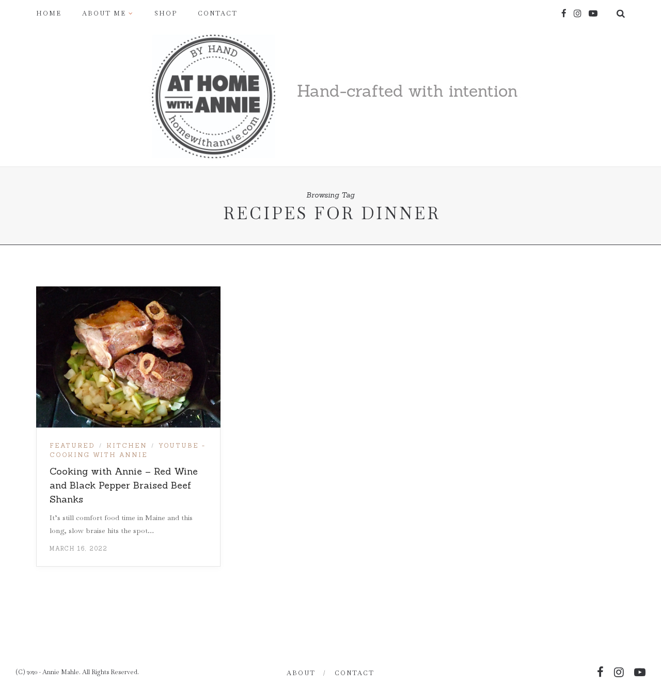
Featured (72, 445)
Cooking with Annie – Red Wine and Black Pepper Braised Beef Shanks (124, 485)
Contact (218, 13)
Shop (165, 13)
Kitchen (126, 445)
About (301, 673)
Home (48, 13)
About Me (104, 13)
